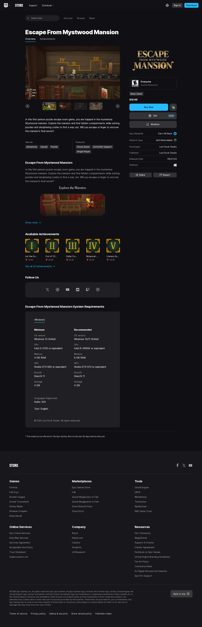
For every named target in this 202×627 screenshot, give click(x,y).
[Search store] (28, 18)
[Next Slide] (117, 106)
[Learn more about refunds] (175, 140)
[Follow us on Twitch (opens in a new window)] (88, 289)
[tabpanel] (72, 357)
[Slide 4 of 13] (96, 106)
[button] (72, 222)
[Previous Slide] (27, 106)
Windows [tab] (39, 319)
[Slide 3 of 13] (80, 106)
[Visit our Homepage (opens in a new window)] (57, 289)
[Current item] (49, 106)
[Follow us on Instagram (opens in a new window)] (98, 289)
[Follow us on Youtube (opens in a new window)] (68, 289)
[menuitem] (68, 18)
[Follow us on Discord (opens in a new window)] (78, 289)
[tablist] (72, 320)
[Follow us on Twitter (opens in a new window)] (47, 289)
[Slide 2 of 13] (65, 106)
